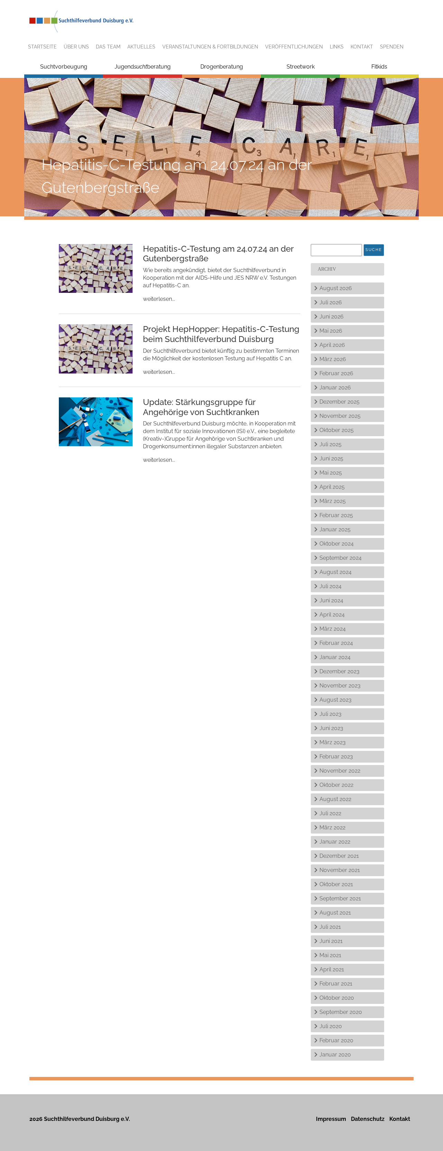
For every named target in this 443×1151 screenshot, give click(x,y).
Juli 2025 (330, 444)
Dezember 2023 (339, 671)
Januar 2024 (335, 657)
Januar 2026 (335, 387)
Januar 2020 (335, 1054)
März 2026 (332, 359)
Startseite (42, 47)
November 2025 (340, 416)
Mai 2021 (330, 955)
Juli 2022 (330, 813)
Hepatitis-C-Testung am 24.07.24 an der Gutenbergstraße (218, 254)
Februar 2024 (336, 643)
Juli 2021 (330, 927)
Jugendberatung (143, 66)
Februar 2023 (336, 756)
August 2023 (335, 699)
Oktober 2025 (336, 430)
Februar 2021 (335, 983)
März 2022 (332, 827)
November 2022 (339, 770)
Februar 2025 (336, 515)
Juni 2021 (331, 941)
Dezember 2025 (339, 401)
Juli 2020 (330, 1026)
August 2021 (335, 912)
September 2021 (340, 898)
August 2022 (335, 799)
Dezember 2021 (339, 856)
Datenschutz (368, 1119)
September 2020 (340, 1012)
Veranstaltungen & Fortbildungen (210, 47)
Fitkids (379, 66)
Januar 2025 (335, 529)
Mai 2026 (330, 330)
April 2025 (332, 487)
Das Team (108, 47)
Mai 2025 (330, 472)
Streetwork (301, 66)
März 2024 (332, 629)
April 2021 (331, 969)
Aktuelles (141, 47)
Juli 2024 (330, 586)
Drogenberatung (221, 66)
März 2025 (332, 501)
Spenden (392, 47)
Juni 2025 (331, 458)
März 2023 (332, 742)
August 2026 (335, 288)
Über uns (76, 47)
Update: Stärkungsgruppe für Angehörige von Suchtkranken (201, 407)
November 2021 (339, 870)
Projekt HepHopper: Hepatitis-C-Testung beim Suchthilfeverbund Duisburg (221, 334)
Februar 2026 (336, 373)
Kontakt (362, 47)
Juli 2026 (330, 302)
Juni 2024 (331, 600)
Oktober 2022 (336, 785)
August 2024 (335, 572)
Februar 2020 (336, 1040)
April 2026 (332, 345)
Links (337, 47)
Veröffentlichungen (294, 47)
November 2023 (340, 685)
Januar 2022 (334, 841)
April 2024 (332, 614)
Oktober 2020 (336, 998)
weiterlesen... (159, 299)
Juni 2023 (331, 728)
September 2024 (340, 558)
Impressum (331, 1119)
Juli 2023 (330, 714)
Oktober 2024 (336, 543)
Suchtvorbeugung (63, 66)
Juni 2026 (331, 316)
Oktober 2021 (336, 884)
